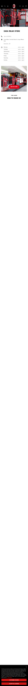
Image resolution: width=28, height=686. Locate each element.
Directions (6, 43)
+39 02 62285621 (7, 36)
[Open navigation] (2, 6)
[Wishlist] (20, 6)
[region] (14, 675)
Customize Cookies (14, 680)
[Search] (5, 6)
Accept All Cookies (14, 683)
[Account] (23, 6)
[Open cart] (26, 6)
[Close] (26, 667)
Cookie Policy (9, 677)
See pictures (14, 86)
